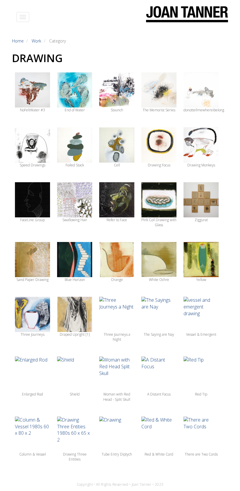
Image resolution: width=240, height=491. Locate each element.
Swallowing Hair (74, 219)
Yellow (201, 279)
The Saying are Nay (159, 334)
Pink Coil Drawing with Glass (158, 222)
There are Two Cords (201, 454)
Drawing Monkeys (201, 165)
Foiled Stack (75, 165)
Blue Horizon (75, 279)
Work (36, 41)
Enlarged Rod (32, 394)
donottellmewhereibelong (204, 110)
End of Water (75, 110)
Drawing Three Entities (75, 457)
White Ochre (159, 279)
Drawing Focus (159, 165)
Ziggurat (201, 219)
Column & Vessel (32, 454)
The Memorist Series (159, 110)
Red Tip (201, 394)
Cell (117, 165)
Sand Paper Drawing (32, 279)
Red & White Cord (159, 454)
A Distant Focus (159, 394)
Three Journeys (32, 334)
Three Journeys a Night (117, 337)
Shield (75, 394)
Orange (117, 279)
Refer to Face (117, 219)
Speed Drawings (32, 165)
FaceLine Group (32, 219)
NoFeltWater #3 (32, 110)
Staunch (117, 110)
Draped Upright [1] (75, 334)
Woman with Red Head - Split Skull (116, 397)
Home (18, 41)
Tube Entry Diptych (117, 454)
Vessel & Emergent (201, 334)
